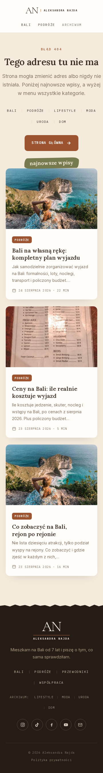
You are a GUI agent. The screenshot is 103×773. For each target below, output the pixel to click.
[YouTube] (66, 724)
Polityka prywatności (51, 760)
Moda (91, 111)
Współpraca (51, 683)
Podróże (46, 25)
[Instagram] (22, 724)
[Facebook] (51, 724)
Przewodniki (75, 672)
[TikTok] (37, 724)
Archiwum (72, 25)
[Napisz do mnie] (80, 724)
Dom (62, 122)
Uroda (43, 122)
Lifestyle (65, 111)
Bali (26, 25)
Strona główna (47, 142)
